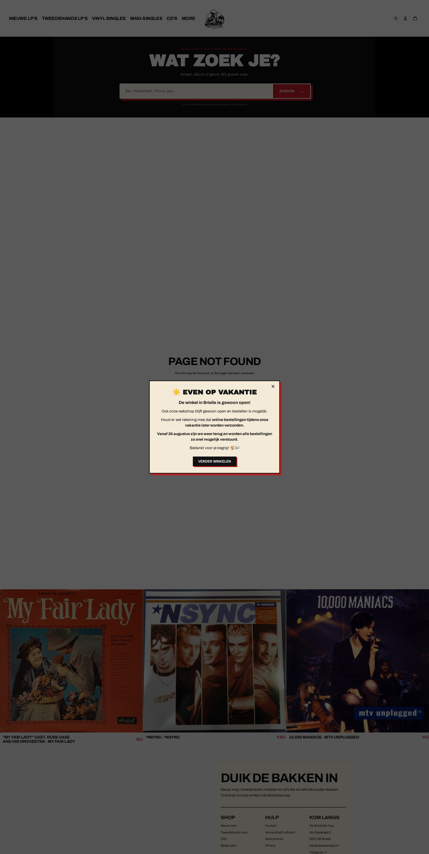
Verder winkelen (214, 461)
